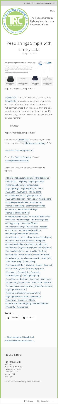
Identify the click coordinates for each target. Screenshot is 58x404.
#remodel (34, 216)
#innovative (10, 300)
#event (39, 265)
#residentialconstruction (16, 216)
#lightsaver (10, 272)
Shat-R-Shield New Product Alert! (19, 340)
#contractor (24, 282)
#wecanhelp (29, 261)
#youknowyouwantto (30, 258)
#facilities (9, 240)
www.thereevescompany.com (19, 150)
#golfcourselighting (28, 247)
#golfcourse (41, 244)
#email (36, 254)
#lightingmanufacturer (15, 289)
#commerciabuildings (35, 205)
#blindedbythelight (14, 261)
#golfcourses (11, 247)
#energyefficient (29, 223)
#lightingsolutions (13, 184)
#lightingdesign (12, 188)
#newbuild (23, 233)
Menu (52, 11)
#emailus (45, 254)
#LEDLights (22, 191)
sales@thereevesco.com (16, 160)
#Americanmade (40, 303)
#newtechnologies (42, 237)
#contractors (11, 230)
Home (14, 125)
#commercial (36, 202)
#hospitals (40, 240)
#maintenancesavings (15, 226)
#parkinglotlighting (30, 275)
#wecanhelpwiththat (14, 265)
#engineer (34, 279)
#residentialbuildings (27, 209)
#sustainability (12, 251)
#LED (40, 188)
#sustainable (11, 254)
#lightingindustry (36, 181)
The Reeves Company (35, 143)
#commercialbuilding (14, 205)
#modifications (12, 237)
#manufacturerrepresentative (19, 286)
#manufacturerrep (43, 286)
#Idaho (32, 300)
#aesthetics (32, 226)
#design (43, 226)
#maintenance (25, 254)
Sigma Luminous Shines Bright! (19, 337)
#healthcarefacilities (25, 240)
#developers (45, 198)
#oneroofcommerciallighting (18, 303)
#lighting (23, 181)
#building (30, 265)
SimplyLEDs (10, 97)
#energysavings (12, 223)
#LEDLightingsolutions (30, 195)
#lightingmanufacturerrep (17, 296)
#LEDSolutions (12, 195)
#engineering (11, 282)
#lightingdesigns (28, 188)
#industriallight (23, 219)
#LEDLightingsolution (15, 198)
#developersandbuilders (16, 279)
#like (40, 247)
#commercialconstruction (17, 212)
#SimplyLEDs (11, 181)
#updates (33, 233)
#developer (32, 198)
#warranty (10, 306)
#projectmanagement (15, 268)
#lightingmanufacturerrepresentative (22, 292)
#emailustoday (12, 258)
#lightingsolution (30, 184)
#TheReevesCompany (22, 177)
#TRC (8, 177)
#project (48, 265)
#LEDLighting (35, 191)
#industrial (10, 219)
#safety (42, 251)
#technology (26, 237)
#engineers (46, 279)
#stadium (34, 272)
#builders (36, 230)
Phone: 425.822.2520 (13, 369)
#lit (49, 258)
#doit (44, 258)
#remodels (45, 216)
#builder (48, 282)
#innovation (35, 296)
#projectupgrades (35, 268)
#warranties (22, 306)
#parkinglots (23, 272)
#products (22, 300)
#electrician (37, 282)
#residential (10, 209)
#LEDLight (10, 191)
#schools (30, 244)
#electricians (25, 230)
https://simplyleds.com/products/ (20, 88)
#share (47, 247)
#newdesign (11, 233)
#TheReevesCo (41, 177)
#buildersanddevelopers (16, 202)
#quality (33, 251)
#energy (24, 251)
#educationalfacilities (15, 244)
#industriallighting (40, 219)
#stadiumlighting (13, 275)
